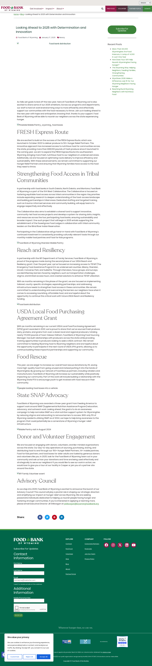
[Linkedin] (126, 545)
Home (16, 14)
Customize (14, 657)
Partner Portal (71, 574)
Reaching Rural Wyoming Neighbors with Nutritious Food (123, 92)
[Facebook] (106, 545)
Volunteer (69, 554)
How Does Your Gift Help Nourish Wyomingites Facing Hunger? (124, 62)
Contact (69, 544)
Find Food (69, 549)
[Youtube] (133, 545)
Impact (49, 8)
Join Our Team (90, 554)
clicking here (106, 652)
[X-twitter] (120, 545)
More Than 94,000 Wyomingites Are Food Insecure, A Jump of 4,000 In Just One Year (123, 53)
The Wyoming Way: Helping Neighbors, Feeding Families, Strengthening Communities (124, 71)
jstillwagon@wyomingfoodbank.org (81, 503)
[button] (4, 655)
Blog (22, 14)
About (59, 8)
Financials (88, 549)
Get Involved (36, 8)
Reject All (29, 657)
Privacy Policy (89, 559)
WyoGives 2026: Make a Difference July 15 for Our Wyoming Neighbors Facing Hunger (123, 82)
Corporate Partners (92, 544)
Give (67, 559)
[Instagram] (113, 545)
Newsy (62, 37)
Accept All (43, 657)
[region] (28, 648)
